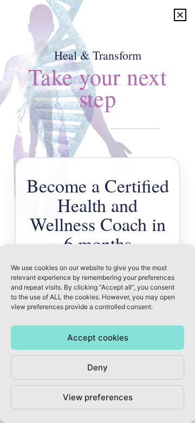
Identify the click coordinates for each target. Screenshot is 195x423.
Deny (97, 367)
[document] (97, 211)
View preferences (98, 397)
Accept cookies (97, 337)
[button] (180, 15)
